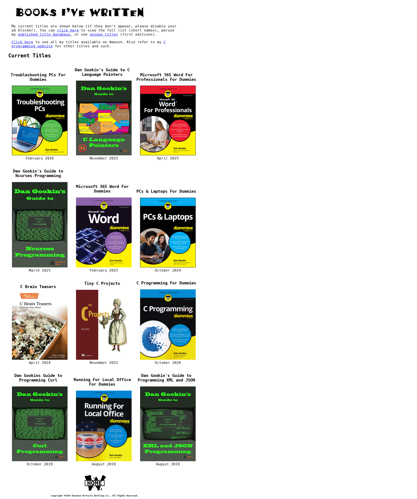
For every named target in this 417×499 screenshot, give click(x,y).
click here (68, 30)
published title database (44, 34)
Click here (22, 42)
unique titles (104, 34)
